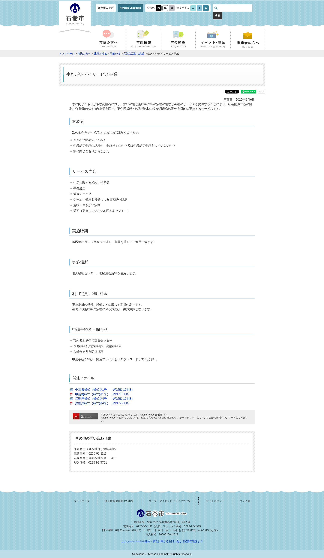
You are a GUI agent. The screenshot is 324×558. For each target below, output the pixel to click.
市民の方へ (84, 53)
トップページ (67, 53)
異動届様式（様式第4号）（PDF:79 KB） (103, 403)
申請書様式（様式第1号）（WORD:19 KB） (104, 389)
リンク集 (245, 500)
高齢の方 (115, 53)
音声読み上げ (106, 7)
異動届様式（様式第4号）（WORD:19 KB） (104, 398)
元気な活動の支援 (133, 53)
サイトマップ (82, 500)
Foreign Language (130, 7)
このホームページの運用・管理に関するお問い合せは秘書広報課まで (162, 541)
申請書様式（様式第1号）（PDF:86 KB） (103, 394)
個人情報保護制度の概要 (119, 500)
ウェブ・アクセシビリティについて (170, 500)
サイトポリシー (215, 500)
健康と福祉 (100, 53)
